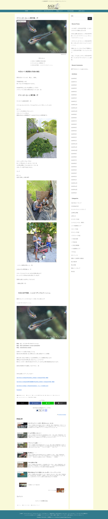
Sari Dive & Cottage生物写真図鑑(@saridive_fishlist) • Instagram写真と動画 (35, 381)
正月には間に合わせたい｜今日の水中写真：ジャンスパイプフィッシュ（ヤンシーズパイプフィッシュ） (81, 35)
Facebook (19, 389)
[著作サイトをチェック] (37, 410)
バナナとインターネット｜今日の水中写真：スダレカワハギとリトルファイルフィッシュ (81, 43)
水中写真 (31, 397)
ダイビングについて (28, 513)
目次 (40, 58)
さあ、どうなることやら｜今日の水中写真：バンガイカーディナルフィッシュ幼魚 (81, 57)
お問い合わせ (70, 515)
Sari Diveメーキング (21, 395)
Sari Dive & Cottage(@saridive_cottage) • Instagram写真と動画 (32, 377)
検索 (72, 16)
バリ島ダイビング (49, 395)
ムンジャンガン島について (30, 515)
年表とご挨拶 (53, 515)
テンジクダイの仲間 (36, 395)
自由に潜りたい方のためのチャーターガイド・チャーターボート (62, 513)
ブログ (64, 515)
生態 (35, 397)
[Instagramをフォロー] (46, 410)
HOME (21, 513)
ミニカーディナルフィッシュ (23, 397)
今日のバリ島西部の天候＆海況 (39, 61)
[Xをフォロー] (40, 410)
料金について (59, 515)
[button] (61, 403)
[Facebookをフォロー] (43, 410)
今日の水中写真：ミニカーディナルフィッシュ (42, 65)
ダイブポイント (45, 513)
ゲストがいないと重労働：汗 (38, 63)
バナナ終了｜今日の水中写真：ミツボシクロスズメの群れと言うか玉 (81, 29)
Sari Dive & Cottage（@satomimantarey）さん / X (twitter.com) (32, 385)
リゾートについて (45, 515)
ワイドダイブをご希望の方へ (82, 513)
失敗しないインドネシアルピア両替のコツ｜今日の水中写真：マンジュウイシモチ (81, 50)
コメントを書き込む (41, 501)
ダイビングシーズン (37, 513)
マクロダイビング (57, 395)
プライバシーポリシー (78, 515)
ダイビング (29, 395)
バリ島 (43, 395)
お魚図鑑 (39, 515)
